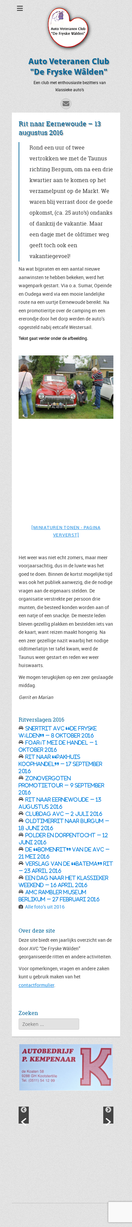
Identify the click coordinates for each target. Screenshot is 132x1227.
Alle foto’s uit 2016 (45, 906)
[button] (24, 1115)
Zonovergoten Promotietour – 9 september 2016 (61, 785)
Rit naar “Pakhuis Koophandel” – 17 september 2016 (60, 764)
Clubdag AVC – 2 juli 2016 (63, 814)
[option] (66, 386)
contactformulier (36, 985)
